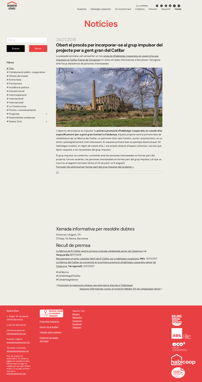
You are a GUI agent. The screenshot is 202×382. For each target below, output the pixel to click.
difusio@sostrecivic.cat (18, 351)
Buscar (16, 48)
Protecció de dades (49, 337)
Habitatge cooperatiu (101, 9)
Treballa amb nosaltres (50, 332)
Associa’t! (166, 9)
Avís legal (44, 341)
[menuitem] (81, 9)
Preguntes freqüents (49, 321)
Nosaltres (81, 9)
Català (178, 9)
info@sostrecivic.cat (16, 333)
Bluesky (76, 314)
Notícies (101, 24)
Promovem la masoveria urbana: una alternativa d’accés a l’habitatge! (95, 285)
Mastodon (77, 317)
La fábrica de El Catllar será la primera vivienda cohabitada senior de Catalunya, (99, 251)
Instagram (77, 321)
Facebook (77, 324)
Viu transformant (123, 9)
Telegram (76, 327)
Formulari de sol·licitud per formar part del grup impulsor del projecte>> (95, 166)
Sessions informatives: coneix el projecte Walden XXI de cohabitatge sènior (120, 288)
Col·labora (140, 9)
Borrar (38, 48)
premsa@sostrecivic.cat (18, 342)
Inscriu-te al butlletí (49, 327)
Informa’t (153, 9)
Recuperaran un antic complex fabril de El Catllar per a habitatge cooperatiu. (97, 258)
